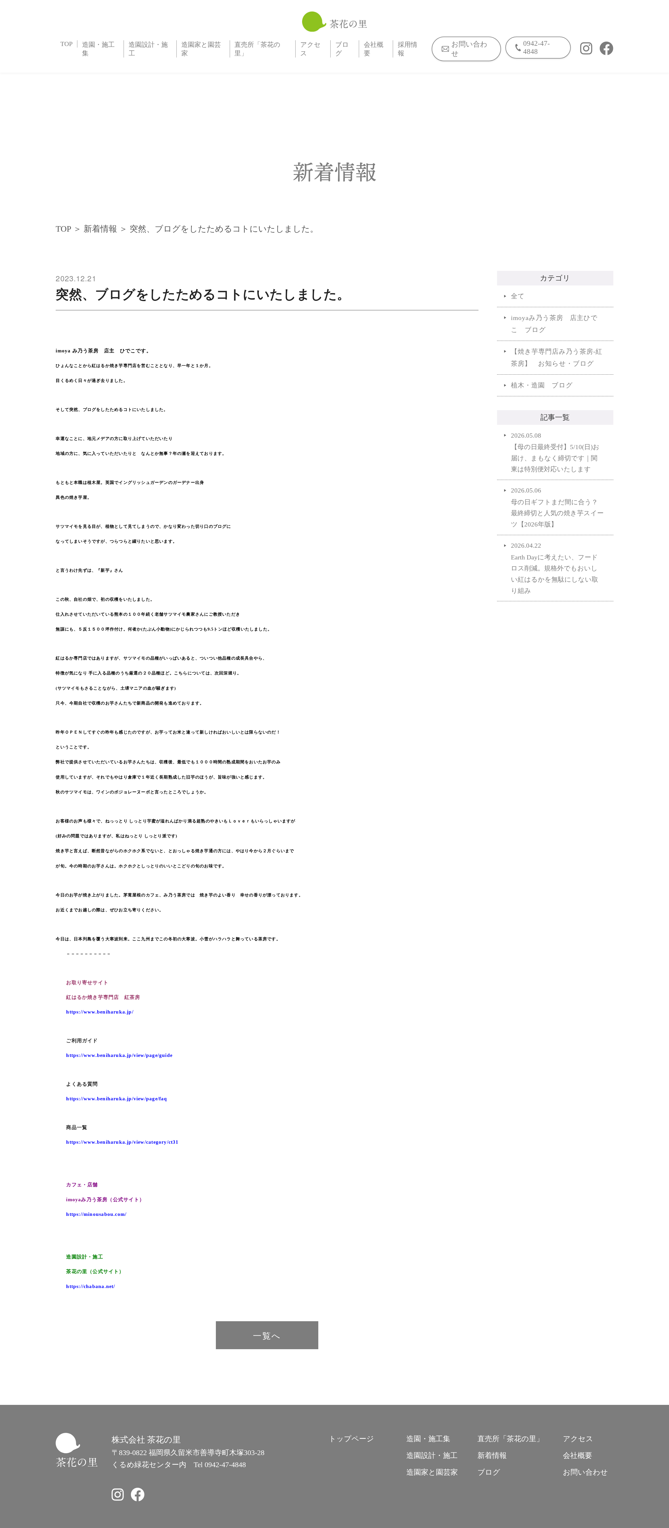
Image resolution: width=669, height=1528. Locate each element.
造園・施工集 (98, 49)
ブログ (342, 49)
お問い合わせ (585, 1472)
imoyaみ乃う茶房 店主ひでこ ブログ (554, 323)
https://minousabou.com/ (96, 1214)
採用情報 (407, 49)
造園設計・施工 (148, 49)
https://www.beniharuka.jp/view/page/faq (116, 1098)
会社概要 (373, 49)
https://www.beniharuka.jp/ (99, 1012)
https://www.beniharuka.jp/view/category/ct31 (122, 1142)
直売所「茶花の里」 (257, 49)
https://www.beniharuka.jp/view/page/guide (119, 1055)
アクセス (310, 49)
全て (518, 296)
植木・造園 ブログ (542, 385)
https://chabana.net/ (90, 1286)
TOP (66, 43)
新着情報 (100, 228)
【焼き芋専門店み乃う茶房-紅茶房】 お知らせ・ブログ (556, 357)
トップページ (351, 1439)
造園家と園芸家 (201, 49)
